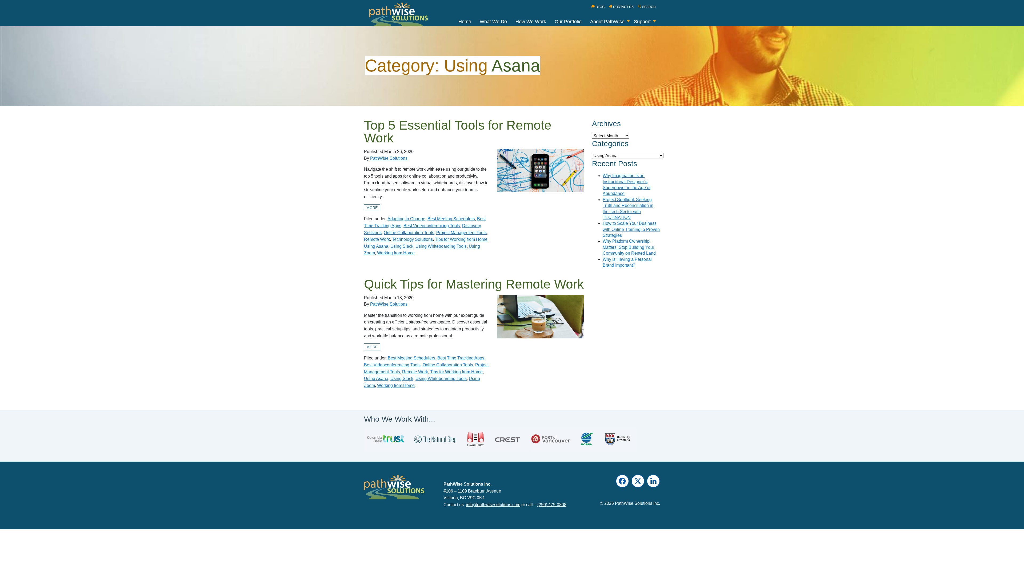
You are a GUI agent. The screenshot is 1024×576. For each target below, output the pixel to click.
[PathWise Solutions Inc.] (401, 15)
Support (642, 21)
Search (649, 7)
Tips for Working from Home (461, 239)
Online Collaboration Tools (409, 232)
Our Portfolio (568, 21)
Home (464, 21)
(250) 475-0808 (551, 504)
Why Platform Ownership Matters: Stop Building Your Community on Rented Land (629, 247)
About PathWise (607, 21)
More (372, 208)
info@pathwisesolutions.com (493, 504)
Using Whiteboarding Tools (441, 246)
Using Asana (376, 246)
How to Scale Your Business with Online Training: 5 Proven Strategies (631, 229)
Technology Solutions (412, 239)
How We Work (530, 21)
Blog (600, 7)
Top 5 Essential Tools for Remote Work (457, 131)
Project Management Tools (461, 232)
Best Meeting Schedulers (451, 219)
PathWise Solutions (388, 158)
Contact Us (623, 7)
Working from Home (396, 253)
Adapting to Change (406, 219)
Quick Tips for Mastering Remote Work (474, 284)
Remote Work (377, 239)
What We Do (493, 21)
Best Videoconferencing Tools (431, 225)
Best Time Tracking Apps (460, 358)
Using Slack (401, 246)
